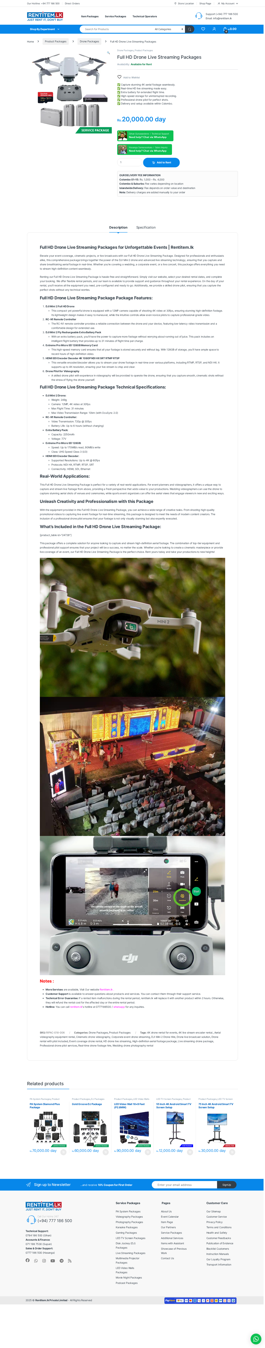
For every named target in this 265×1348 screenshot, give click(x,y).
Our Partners (168, 1227)
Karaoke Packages (127, 1227)
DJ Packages (97, 1099)
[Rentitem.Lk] (28, 1260)
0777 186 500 (34, 1252)
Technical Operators (144, 16)
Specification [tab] (146, 227)
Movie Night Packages (129, 1277)
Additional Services (172, 1238)
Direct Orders (72, 3)
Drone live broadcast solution (193, 1036)
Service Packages (115, 16)
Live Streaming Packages (130, 1253)
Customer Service (216, 1216)
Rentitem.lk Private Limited (51, 1300)
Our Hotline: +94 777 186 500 (43, 3)
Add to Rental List (63, 1152)
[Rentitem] (44, 1261)
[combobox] (116, 29)
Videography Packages (129, 1216)
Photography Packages (129, 1222)
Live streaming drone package (195, 1041)
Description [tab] (118, 227)
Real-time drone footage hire (94, 1045)
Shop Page (205, 3)
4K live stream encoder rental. (195, 1032)
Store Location (186, 3)
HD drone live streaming (117, 1041)
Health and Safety (216, 1232)
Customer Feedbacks (218, 1238)
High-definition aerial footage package (154, 1041)
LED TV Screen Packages (169, 1099)
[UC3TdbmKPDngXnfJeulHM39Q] (52, 1261)
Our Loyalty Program (218, 1259)
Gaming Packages (126, 1232)
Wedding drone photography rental (132, 1045)
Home (30, 41)
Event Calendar (170, 1216)
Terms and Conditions (218, 1227)
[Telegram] (61, 1261)
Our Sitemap (213, 1211)
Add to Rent (164, 162)
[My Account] (214, 29)
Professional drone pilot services (58, 1045)
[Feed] (69, 1261)
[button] (108, 53)
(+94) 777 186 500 (54, 1220)
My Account (228, 3)
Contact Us (167, 1258)
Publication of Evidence (219, 1243)
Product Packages (55, 41)
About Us (166, 1211)
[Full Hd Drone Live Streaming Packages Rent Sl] (203, 29)
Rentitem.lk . (107, 989)
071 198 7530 (34, 1244)
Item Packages (90, 16)
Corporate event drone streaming (131, 1036)
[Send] (36, 1261)
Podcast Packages (127, 1282)
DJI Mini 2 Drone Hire (163, 1036)
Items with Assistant (172, 1243)
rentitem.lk (76, 1006)
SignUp (226, 1184)
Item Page (167, 1222)
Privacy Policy (214, 1222)
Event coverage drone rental (85, 1041)
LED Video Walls (141, 1099)
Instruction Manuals (217, 1253)
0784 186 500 (34, 1235)
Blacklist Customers (217, 1248)
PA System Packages (40, 1099)
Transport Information (218, 1264)
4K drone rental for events (162, 1032)
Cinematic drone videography (93, 1036)
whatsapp (119, 1006)
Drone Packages (89, 41)
